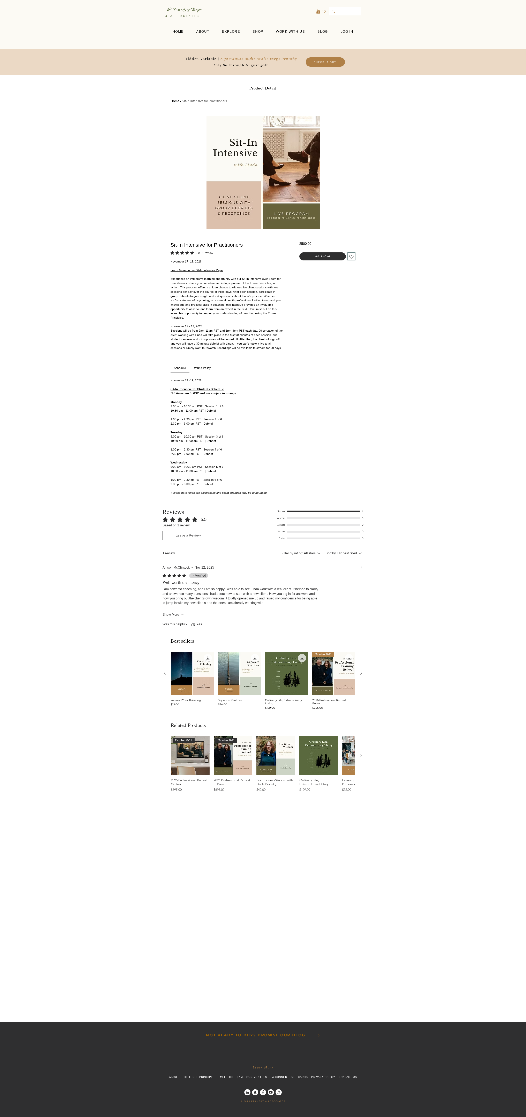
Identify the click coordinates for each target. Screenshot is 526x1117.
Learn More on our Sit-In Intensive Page (197, 270)
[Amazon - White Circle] (255, 1092)
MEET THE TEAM (233, 1077)
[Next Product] (361, 673)
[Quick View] (192, 673)
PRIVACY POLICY (325, 1077)
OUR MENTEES (258, 1077)
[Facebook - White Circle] (263, 1092)
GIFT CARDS (299, 1077)
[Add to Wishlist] (351, 256)
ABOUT (175, 1077)
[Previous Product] (164, 673)
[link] (192, 253)
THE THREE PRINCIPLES (201, 1077)
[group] (263, 681)
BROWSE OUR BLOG (282, 1035)
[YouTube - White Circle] (271, 1092)
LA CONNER (281, 1077)
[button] (318, 11)
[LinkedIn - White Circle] (247, 1092)
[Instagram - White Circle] (279, 1092)
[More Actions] (361, 567)
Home (175, 101)
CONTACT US (348, 1077)
